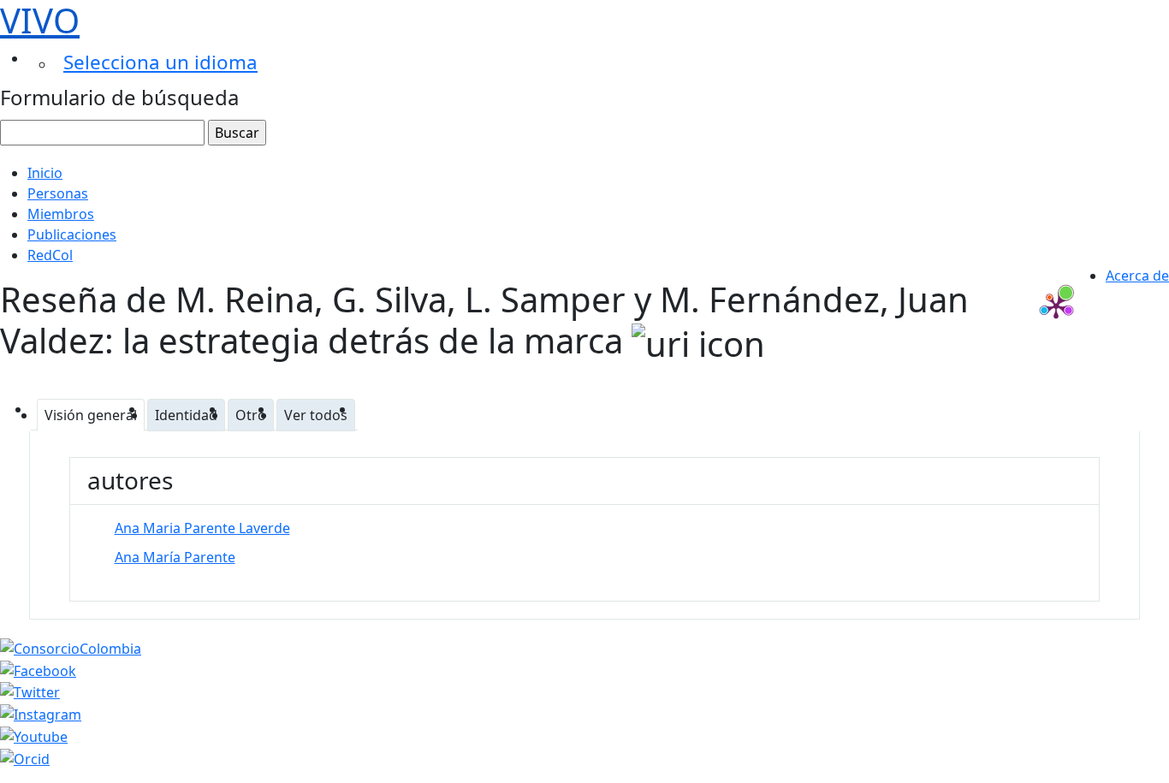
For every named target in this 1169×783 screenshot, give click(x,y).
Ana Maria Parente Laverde (202, 528)
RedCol (50, 255)
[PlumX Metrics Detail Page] (1056, 306)
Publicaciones (71, 234)
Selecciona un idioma (160, 62)
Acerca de (1137, 275)
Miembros (60, 214)
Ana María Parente (175, 557)
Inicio (44, 172)
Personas (57, 193)
